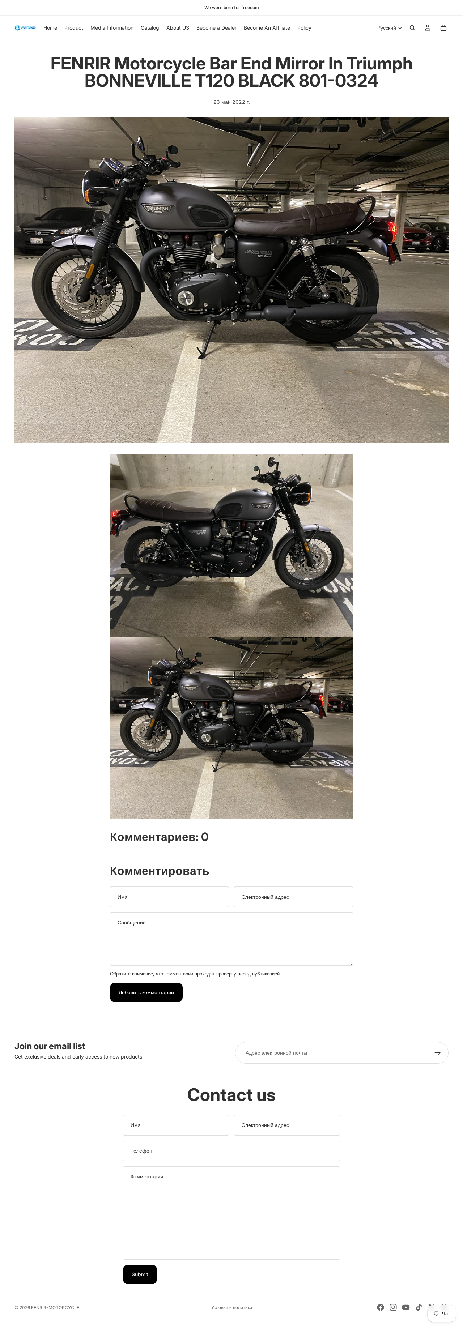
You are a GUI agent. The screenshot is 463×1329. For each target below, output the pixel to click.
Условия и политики (231, 1307)
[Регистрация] (437, 1052)
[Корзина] (443, 28)
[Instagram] (393, 1307)
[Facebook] (380, 1307)
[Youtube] (406, 1307)
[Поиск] (412, 28)
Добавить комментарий (146, 992)
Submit (140, 1274)
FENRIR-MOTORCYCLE (55, 1307)
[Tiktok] (419, 1307)
